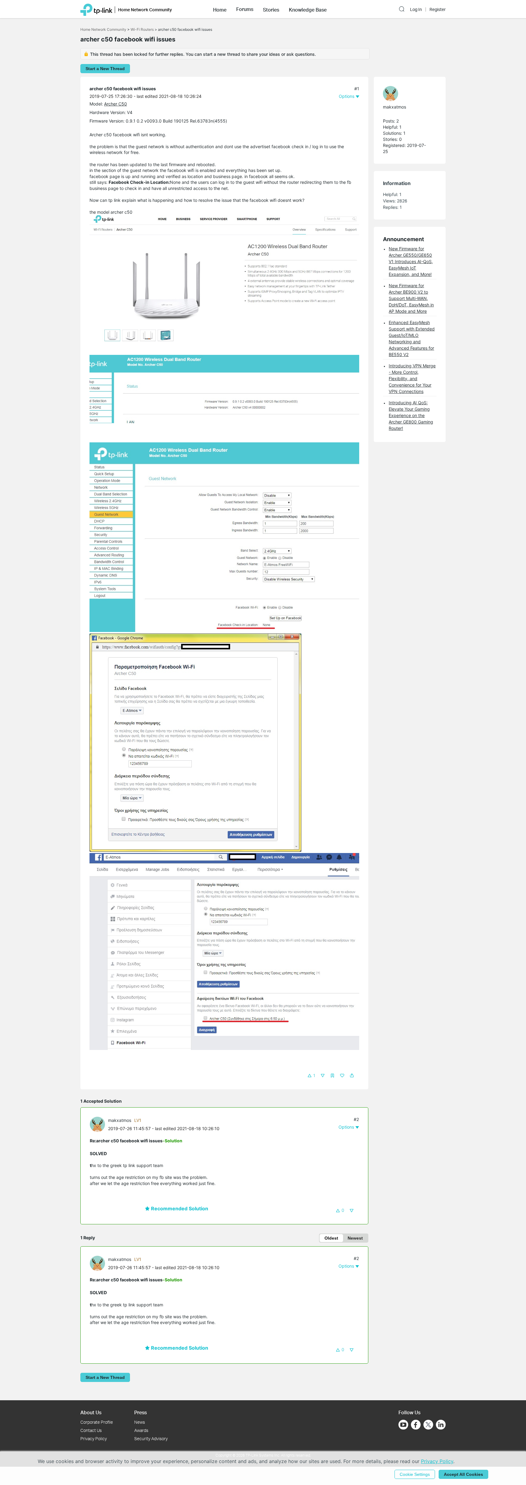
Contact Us (91, 1430)
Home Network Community (103, 29)
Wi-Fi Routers (143, 29)
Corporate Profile (96, 1422)
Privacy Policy (93, 1438)
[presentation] (97, 1124)
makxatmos (119, 1120)
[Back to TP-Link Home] (96, 9)
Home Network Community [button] (145, 9)
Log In (416, 9)
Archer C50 (115, 103)
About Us (90, 1412)
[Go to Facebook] (416, 1425)
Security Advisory (151, 1438)
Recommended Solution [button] (179, 1208)
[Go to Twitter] (428, 1425)
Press (140, 1412)
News (139, 1422)
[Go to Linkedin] (441, 1425)
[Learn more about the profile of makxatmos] (99, 1123)
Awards (141, 1430)
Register (438, 9)
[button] (219, 9)
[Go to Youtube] (403, 1425)
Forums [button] (244, 9)
